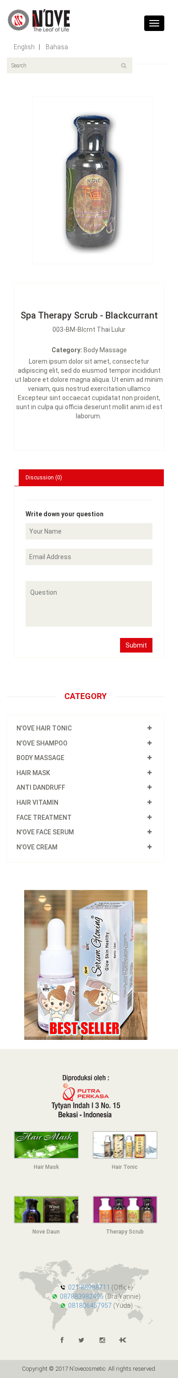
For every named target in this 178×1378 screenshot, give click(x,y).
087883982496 (82, 1296)
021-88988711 (89, 1287)
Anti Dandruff (40, 787)
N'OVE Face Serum (45, 832)
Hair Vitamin (37, 802)
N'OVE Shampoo (42, 743)
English (24, 47)
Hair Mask (33, 772)
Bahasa (56, 47)
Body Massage (40, 757)
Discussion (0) (44, 477)
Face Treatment (44, 817)
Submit (136, 645)
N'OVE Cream (37, 847)
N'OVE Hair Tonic (44, 728)
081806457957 (90, 1305)
